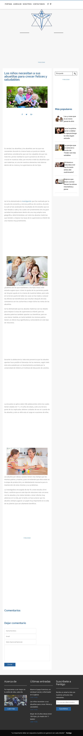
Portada (8, 4)
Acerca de (17, 4)
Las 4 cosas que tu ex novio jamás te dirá (70, 118)
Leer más (11, 709)
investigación (27, 201)
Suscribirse (63, 709)
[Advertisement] (41, 46)
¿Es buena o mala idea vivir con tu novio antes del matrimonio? (69, 167)
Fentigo (69, 733)
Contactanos (39, 4)
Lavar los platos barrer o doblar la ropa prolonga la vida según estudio (70, 133)
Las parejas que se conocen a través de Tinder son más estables (70, 150)
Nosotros (27, 4)
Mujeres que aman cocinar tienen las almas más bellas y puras (70, 184)
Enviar (9, 664)
